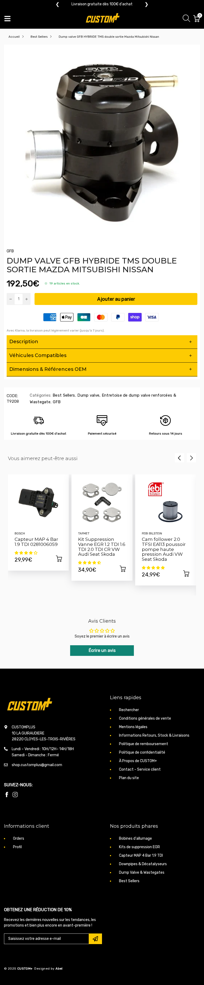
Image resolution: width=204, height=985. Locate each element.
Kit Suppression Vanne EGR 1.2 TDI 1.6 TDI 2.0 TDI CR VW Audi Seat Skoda (101, 547)
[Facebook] (6, 794)
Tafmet (84, 533)
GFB (10, 251)
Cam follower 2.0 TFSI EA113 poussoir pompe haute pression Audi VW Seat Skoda (164, 549)
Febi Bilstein (152, 533)
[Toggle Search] (186, 19)
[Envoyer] (95, 938)
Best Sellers (63, 395)
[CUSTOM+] (103, 18)
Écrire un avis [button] (102, 650)
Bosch (20, 533)
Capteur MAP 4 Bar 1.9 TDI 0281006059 (36, 542)
